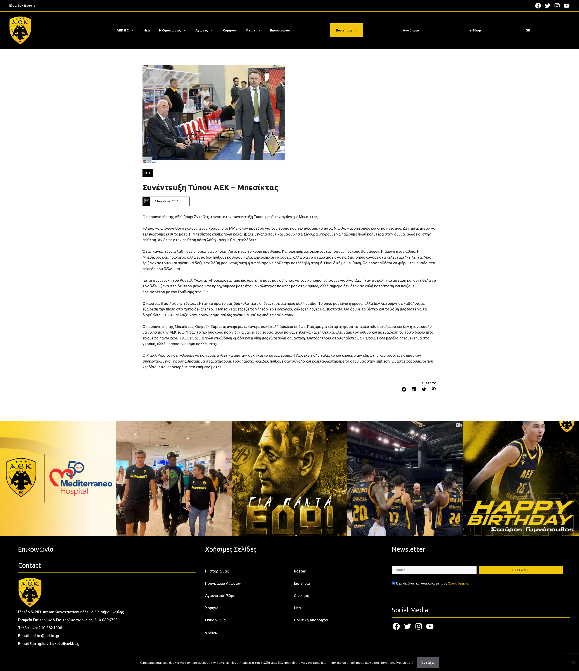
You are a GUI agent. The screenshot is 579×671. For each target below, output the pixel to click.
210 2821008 (50, 627)
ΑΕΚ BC (122, 30)
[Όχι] (573, 662)
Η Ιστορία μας (217, 571)
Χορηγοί (229, 30)
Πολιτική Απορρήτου (311, 620)
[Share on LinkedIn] (414, 390)
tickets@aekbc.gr (65, 643)
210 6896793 (106, 620)
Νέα (146, 30)
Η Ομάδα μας (170, 30)
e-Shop (475, 30)
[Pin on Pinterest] (434, 390)
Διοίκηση (301, 595)
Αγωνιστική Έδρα (220, 595)
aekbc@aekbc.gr (45, 635)
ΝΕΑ (147, 173)
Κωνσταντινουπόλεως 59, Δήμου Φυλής (89, 612)
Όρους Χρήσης (458, 583)
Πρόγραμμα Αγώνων (223, 583)
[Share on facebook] (404, 390)
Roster (300, 571)
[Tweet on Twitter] (424, 390)
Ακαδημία (411, 30)
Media (250, 30)
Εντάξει (427, 662)
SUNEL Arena (26, 5)
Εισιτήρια (344, 30)
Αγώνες (201, 30)
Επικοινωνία (280, 30)
